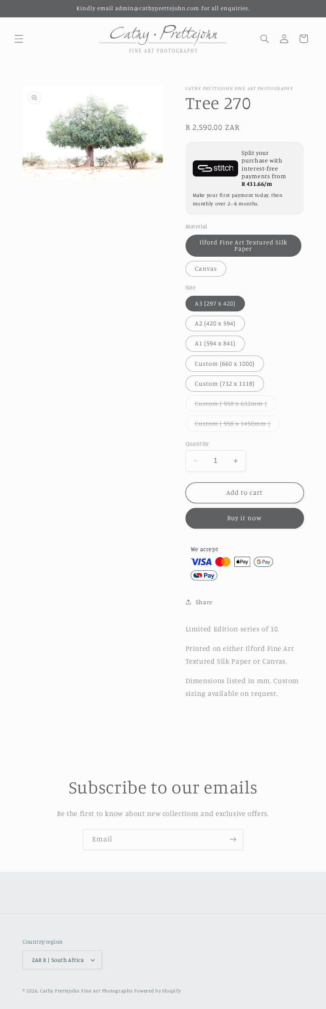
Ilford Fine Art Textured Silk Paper (243, 245)
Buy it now (244, 518)
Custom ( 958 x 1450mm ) (237, 425)
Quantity (197, 443)
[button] (18, 38)
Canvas (206, 268)
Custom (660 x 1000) (225, 363)
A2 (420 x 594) (215, 323)
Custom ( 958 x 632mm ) (235, 405)
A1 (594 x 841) (215, 343)
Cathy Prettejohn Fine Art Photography (86, 991)
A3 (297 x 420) (215, 303)
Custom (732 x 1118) (225, 383)
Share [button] (204, 601)
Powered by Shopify (157, 991)
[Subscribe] (233, 839)
